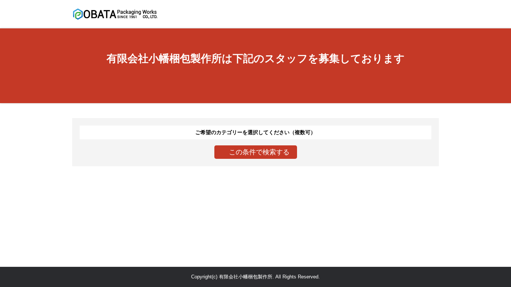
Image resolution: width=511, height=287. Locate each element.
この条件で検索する (258, 152)
